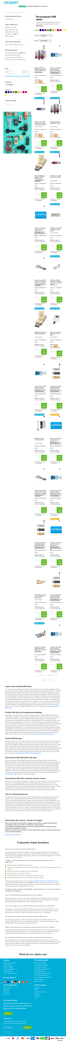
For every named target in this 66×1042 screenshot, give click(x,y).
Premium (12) (9, 19)
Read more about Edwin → (13, 835)
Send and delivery (9, 969)
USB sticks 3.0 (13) (10, 27)
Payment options (8, 967)
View (37, 87)
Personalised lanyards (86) (13, 57)
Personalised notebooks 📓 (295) (15, 53)
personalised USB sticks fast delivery (29, 753)
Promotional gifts (41, 960)
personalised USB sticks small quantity (41, 734)
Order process (7, 971)
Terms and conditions (10, 963)
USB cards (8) (9, 36)
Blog (35, 990)
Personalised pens (40, 971)
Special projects (39, 979)
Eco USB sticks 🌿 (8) (11, 34)
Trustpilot (32, 6)
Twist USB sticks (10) (11, 30)
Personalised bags (40, 963)
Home (5, 12)
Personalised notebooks (41, 969)
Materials (6, 990)
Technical (6, 994)
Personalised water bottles (42, 977)
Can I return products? (10, 973)
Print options (7, 988)
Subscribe (27, 1027)
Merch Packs (38, 981)
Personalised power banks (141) (15, 59)
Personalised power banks (42, 973)
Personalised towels (40, 975)
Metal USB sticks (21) (11, 32)
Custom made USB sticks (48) (14, 44)
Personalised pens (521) (12, 55)
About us (37, 988)
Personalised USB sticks (16, 12)
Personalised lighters (41, 965)
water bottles (50, 881)
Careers (36, 994)
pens (56, 881)
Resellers (37, 996)
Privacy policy (7, 965)
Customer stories (39, 992)
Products (6, 992)
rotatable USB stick (39, 881)
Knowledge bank (10, 985)
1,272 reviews (42, 6)
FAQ (35, 998)
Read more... (40, 26)
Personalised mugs (40, 967)
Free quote (44, 89)
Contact (8, 1013)
